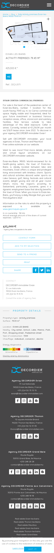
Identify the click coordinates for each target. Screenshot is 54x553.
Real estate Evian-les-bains (27, 519)
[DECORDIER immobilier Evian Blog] (36, 400)
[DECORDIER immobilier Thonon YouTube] (30, 436)
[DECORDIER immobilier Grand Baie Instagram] (17, 471)
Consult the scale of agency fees (21, 298)
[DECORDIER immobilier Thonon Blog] (36, 436)
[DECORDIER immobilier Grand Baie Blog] (42, 471)
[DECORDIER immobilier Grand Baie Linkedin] (36, 471)
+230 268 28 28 (27, 461)
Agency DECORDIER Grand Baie (27, 452)
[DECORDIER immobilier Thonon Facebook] (17, 436)
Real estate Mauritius (27, 525)
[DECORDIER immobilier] (15, 5)
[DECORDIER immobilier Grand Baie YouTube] (23, 471)
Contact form (27, 238)
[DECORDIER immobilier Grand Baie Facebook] (11, 471)
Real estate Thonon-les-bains (27, 531)
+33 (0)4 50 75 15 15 (27, 390)
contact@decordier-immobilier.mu (27, 464)
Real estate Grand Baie (27, 534)
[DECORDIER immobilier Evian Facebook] (17, 400)
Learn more (18, 548)
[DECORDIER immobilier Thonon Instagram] (23, 436)
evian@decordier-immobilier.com (27, 393)
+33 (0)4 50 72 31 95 (27, 426)
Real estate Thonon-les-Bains (27, 522)
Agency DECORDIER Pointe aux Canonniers (26, 486)
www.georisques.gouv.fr (15, 209)
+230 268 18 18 (27, 495)
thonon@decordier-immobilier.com (27, 429)
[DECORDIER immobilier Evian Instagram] (23, 400)
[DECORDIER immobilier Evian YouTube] (30, 400)
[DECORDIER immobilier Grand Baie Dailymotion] (30, 471)
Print (27, 262)
